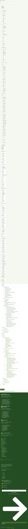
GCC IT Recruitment (8, 313)
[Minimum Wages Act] (2, 31)
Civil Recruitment (8, 320)
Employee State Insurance (8, 289)
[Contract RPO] (1, 186)
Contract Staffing (7, 299)
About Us (3, 148)
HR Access (3, 280)
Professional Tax (7, 291)
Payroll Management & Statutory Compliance (10, 353)
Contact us (4, 384)
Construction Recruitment (9, 321)
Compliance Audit (7, 338)
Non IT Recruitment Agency (8, 314)
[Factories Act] (2, 29)
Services (4, 336)
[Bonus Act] (2, 40)
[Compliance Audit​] (2, 13)
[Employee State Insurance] (2, 18)
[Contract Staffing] (1, 184)
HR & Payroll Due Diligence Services (9, 304)
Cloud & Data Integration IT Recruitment (11, 359)
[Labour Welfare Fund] (2, 21)
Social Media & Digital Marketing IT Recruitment (12, 311)
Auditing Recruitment (8, 326)
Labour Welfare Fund (7, 290)
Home (2, 147)
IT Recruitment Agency (7, 306)
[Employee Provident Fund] (2, 15)
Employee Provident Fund (8, 288)
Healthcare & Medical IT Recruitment (10, 308)
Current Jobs (5, 328)
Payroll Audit (6, 303)
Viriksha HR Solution (2, 0)
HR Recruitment (5, 305)
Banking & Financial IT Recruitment (10, 307)
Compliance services (6, 337)
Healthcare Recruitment (9, 367)
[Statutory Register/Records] (2, 34)
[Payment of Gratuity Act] (2, 37)
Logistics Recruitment (9, 322)
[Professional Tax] (2, 24)
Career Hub (3, 276)
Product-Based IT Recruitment (10, 361)
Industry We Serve (6, 382)
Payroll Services (6, 351)
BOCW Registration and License (9, 297)
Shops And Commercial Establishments (9, 292)
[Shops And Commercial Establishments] (2, 26)
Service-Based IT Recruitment (10, 360)
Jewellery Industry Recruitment (10, 325)
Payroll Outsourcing (7, 352)
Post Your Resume (6, 329)
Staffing (4, 298)
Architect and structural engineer (10, 375)
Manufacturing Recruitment (9, 315)
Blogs (3, 383)
